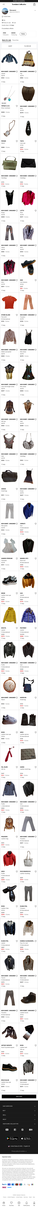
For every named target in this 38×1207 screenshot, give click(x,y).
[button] (34, 4)
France (4, 1197)
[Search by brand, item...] (3, 4)
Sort (10, 46)
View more (19, 1096)
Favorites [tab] (15, 40)
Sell (4, 1115)
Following (14, 34)
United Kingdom (11, 1197)
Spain (30, 1197)
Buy (4, 1110)
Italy (34, 1197)
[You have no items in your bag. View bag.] (34, 4)
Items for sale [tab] (6, 40)
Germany (26, 1197)
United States (19, 1197)
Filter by (27, 46)
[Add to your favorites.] (17, 72)
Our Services (8, 1106)
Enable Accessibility (19, 1)
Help (4, 1119)
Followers (5, 34)
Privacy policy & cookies (18, 1151)
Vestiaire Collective (10, 1124)
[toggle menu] (35, 10)
